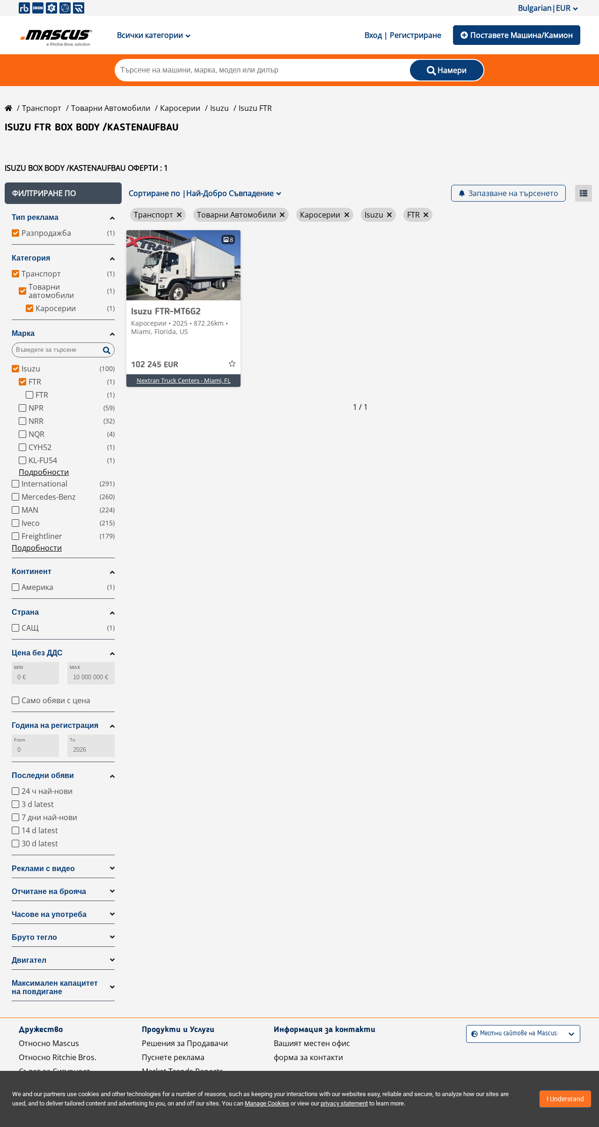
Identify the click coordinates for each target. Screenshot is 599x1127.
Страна (25, 612)
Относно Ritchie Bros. (57, 1057)
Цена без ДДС (37, 653)
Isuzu (219, 108)
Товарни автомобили (110, 108)
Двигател (29, 960)
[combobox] (472, 1034)
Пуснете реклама (173, 1057)
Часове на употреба (49, 914)
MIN (18, 667)
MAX (75, 667)
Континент (31, 571)
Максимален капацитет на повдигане (55, 987)
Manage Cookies (267, 1103)
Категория (31, 258)
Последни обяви (43, 775)
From (19, 739)
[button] (63, 193)
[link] (183, 265)
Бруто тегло (34, 937)
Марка (23, 333)
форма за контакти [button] (308, 1057)
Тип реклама (35, 217)
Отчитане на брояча (49, 891)
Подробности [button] (44, 472)
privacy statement (344, 1103)
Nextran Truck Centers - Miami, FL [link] (184, 380)
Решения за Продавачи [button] (185, 1043)
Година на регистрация (55, 725)
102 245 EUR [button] (154, 365)
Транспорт (41, 108)
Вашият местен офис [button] (312, 1043)
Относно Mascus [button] (49, 1043)
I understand (565, 1099)
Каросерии (180, 108)
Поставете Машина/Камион (521, 35)
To (72, 739)
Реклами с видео (43, 869)
